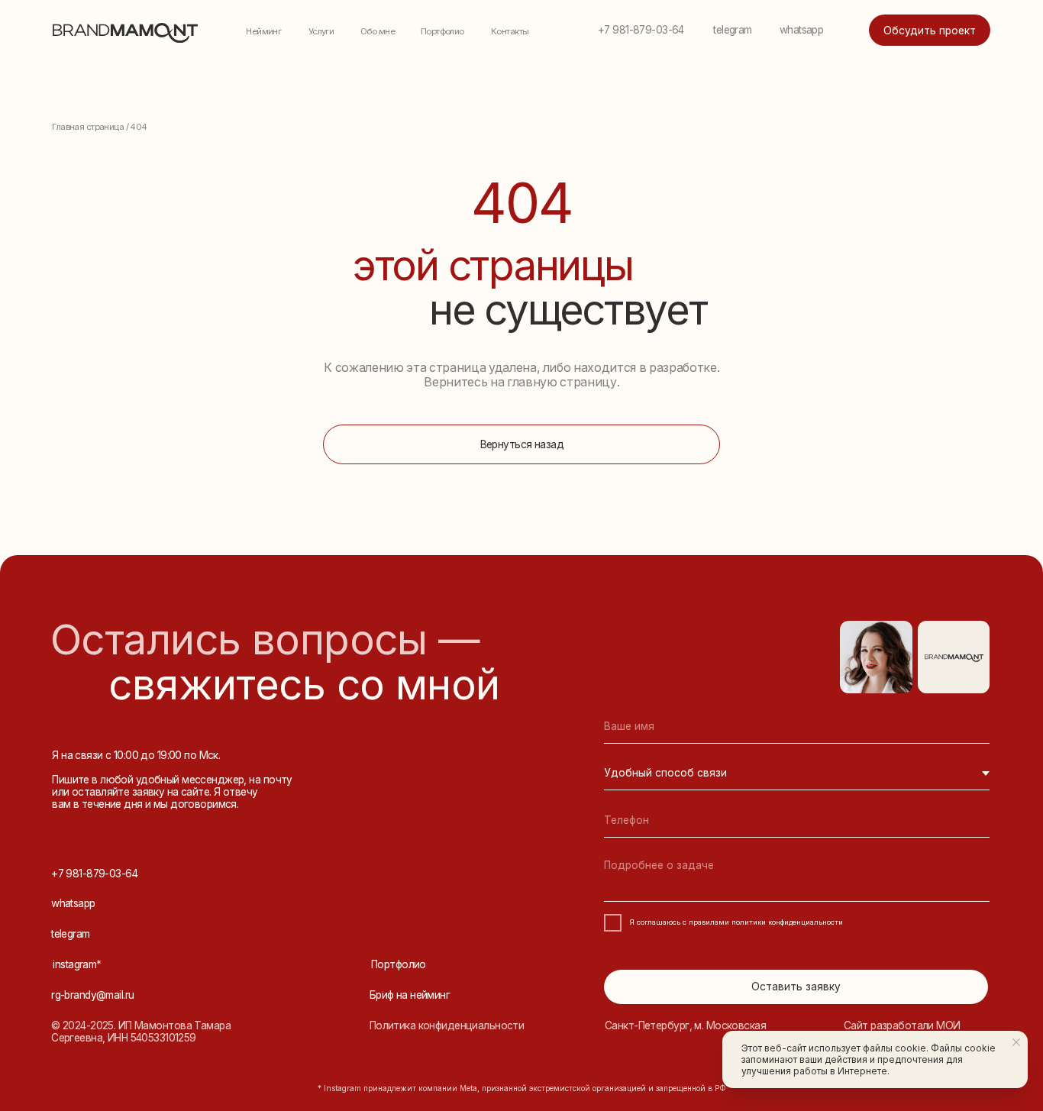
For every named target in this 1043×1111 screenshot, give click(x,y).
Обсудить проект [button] (929, 30)
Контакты (509, 31)
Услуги (321, 31)
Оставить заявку (796, 986)
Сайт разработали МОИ (902, 1025)
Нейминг (263, 31)
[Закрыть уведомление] (1016, 1042)
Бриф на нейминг (410, 995)
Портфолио (442, 31)
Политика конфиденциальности (447, 1025)
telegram (732, 30)
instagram (77, 964)
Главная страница (88, 126)
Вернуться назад (521, 444)
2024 (74, 1025)
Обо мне (377, 31)
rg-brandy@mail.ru (92, 995)
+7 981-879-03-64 (641, 30)
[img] (954, 658)
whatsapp (801, 30)
